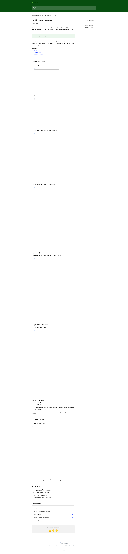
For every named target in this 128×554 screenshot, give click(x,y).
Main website (92, 2)
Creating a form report (38, 50)
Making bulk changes (38, 55)
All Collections (35, 15)
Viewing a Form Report (89, 22)
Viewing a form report (38, 52)
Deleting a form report (38, 54)
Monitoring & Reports (43, 15)
